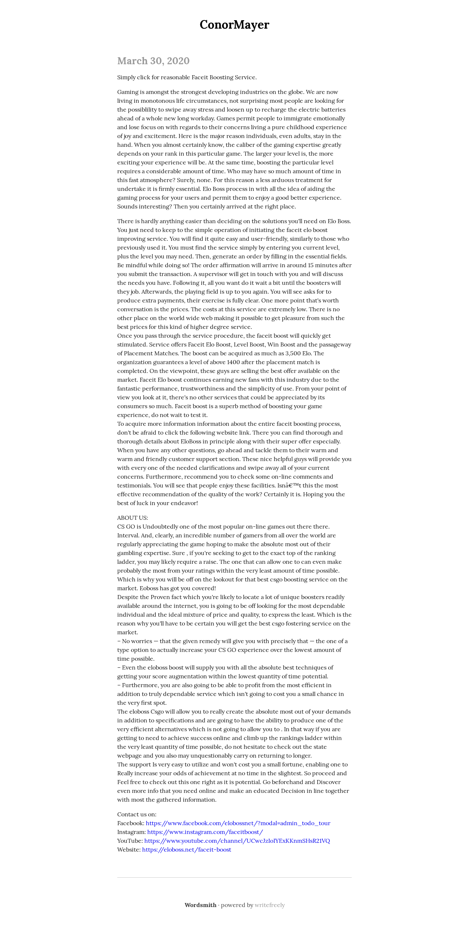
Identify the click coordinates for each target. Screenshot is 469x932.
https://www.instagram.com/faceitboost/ (205, 831)
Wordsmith (201, 905)
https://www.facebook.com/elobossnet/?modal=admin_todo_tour (238, 823)
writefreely (270, 905)
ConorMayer (234, 24)
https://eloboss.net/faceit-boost (186, 849)
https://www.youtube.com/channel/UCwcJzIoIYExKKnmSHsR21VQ (237, 840)
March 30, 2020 (153, 60)
